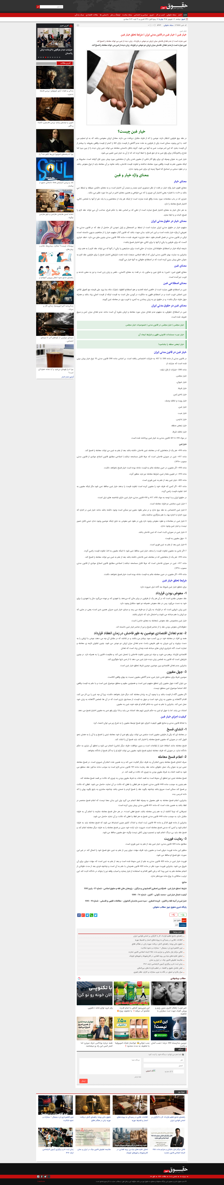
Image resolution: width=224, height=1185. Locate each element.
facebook (79, 915)
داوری (152, 14)
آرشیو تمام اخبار (68, 376)
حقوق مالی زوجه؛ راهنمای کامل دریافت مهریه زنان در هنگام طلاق (157, 944)
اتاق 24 (152, 1176)
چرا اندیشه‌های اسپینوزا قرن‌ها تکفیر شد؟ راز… (55, 154)
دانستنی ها (104, 14)
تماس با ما (173, 1176)
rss (48, 1176)
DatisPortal (41, 1181)
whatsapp (91, 915)
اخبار (180, 14)
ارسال (83, 1081)
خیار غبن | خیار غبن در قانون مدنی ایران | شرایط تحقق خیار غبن (154, 35)
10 (38, 57)
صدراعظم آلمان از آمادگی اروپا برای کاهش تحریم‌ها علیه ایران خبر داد (57, 51)
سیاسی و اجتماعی (141, 14)
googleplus (83, 915)
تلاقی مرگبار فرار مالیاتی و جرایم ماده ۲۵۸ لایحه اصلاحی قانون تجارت (155, 952)
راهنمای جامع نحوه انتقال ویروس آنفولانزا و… (55, 277)
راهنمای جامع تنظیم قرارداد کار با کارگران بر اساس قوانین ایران (158, 936)
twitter (95, 915)
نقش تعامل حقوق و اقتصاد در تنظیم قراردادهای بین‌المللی (160, 968)
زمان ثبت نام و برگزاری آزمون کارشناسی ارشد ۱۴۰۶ (163, 964)
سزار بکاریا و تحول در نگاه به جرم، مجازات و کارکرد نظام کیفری (158, 972)
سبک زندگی (79, 14)
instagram (38, 1176)
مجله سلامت (127, 14)
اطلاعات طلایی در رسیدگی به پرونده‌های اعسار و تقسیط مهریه (159, 940)
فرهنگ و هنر (115, 14)
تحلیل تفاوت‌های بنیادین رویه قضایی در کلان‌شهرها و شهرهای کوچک (156, 956)
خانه (185, 14)
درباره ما (183, 1176)
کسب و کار (160, 14)
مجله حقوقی (171, 14)
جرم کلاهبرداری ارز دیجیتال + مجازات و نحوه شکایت (162, 948)
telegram (87, 915)
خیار (176, 925)
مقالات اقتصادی (92, 14)
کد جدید (168, 1071)
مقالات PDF (162, 1176)
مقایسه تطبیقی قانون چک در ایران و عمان (166, 960)
